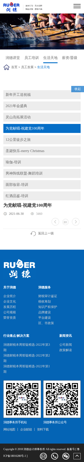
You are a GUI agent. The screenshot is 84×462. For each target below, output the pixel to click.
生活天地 (50, 58)
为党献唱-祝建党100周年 (25, 128)
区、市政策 (46, 323)
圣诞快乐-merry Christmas (25, 151)
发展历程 (9, 307)
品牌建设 (44, 312)
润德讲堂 (13, 58)
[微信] (65, 456)
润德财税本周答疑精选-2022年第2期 (26, 358)
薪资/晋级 (69, 58)
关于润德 (9, 287)
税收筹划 (44, 301)
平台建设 (44, 317)
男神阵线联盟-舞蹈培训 (24, 173)
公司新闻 (65, 344)
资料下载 (43, 429)
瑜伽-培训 (13, 162)
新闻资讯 (65, 335)
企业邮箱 (26, 429)
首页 (14, 67)
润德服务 (44, 287)
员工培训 (31, 58)
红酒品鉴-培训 (17, 196)
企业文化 (9, 301)
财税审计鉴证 (47, 296)
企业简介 (9, 296)
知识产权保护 (47, 307)
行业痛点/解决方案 (16, 335)
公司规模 (9, 312)
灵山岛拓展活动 (18, 117)
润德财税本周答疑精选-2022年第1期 (26, 369)
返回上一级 (46, 233)
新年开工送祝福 (18, 94)
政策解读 (65, 350)
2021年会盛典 (16, 106)
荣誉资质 (9, 317)
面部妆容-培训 (17, 184)
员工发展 (27, 67)
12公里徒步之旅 (18, 139)
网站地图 (9, 429)
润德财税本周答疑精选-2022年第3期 (26, 347)
